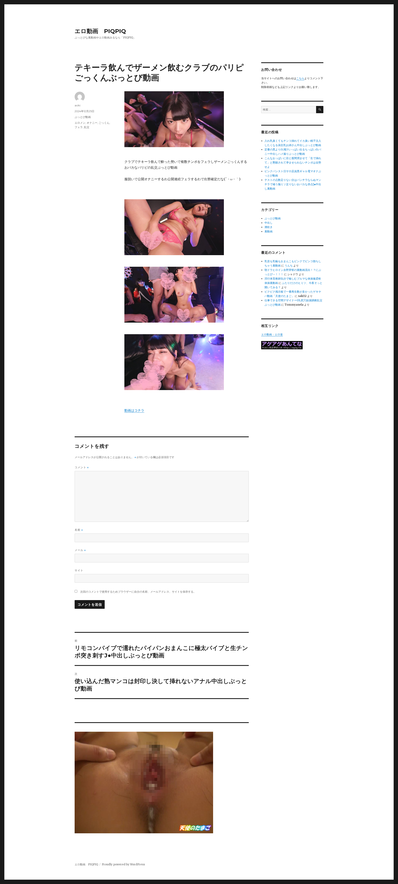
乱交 (86, 127)
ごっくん (104, 122)
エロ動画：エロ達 (272, 334)
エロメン (80, 122)
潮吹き (269, 227)
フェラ (79, 127)
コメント (82, 467)
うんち (289, 265)
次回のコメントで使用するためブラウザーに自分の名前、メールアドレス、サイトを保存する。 (138, 591)
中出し (269, 223)
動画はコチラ (134, 410)
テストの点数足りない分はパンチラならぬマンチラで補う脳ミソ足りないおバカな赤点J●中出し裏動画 (293, 184)
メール (80, 550)
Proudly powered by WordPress (123, 864)
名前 (79, 530)
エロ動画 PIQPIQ (100, 31)
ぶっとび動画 (83, 117)
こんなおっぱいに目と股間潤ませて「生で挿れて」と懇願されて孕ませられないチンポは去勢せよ (293, 162)
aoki (77, 105)
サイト (79, 570)
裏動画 (269, 231)
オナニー (92, 122)
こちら (300, 78)
